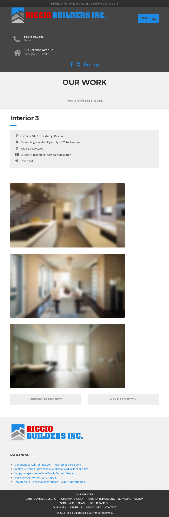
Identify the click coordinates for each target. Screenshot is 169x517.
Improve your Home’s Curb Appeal (35, 477)
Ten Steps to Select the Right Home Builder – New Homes (49, 482)
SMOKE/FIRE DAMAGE (73, 503)
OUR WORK (59, 507)
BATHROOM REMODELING (41, 499)
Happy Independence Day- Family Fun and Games (44, 473)
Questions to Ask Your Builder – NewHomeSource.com (47, 464)
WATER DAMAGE (99, 503)
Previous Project (46, 399)
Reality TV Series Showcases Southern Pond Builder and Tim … (53, 469)
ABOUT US (76, 507)
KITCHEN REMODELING (101, 499)
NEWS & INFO (94, 507)
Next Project (122, 399)
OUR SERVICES (84, 494)
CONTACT (110, 507)
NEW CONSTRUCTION (130, 499)
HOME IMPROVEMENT (72, 499)
